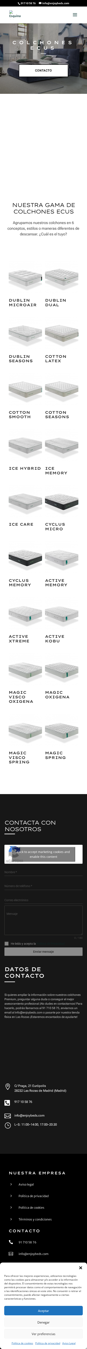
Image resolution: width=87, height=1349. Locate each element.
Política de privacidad (47, 1343)
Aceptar (43, 1311)
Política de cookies (22, 1343)
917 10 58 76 (23, 1102)
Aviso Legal (69, 1343)
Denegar (43, 1322)
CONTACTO (43, 70)
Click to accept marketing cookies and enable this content (43, 854)
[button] (81, 1268)
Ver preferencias (43, 1334)
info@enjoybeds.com (29, 1115)
